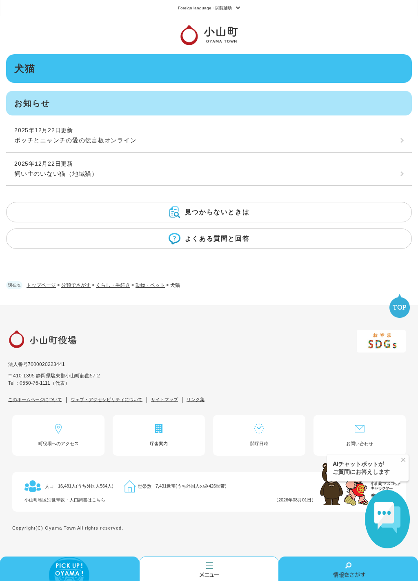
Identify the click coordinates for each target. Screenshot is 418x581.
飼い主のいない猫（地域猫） (56, 173)
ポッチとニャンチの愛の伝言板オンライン (75, 140)
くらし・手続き (113, 285)
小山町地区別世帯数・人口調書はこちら (64, 499)
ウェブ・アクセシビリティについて (106, 399)
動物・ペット (150, 285)
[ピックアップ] (69, 569)
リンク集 (196, 399)
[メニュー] (208, 569)
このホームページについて (35, 399)
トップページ (41, 285)
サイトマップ (164, 399)
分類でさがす (76, 285)
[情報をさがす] (348, 569)
